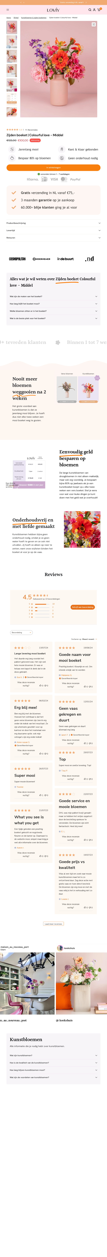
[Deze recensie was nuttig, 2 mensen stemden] (85, 743)
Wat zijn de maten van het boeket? (26, 296)
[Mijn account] (94, 10)
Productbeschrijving (16, 223)
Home (9, 18)
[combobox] (21, 632)
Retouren (11, 237)
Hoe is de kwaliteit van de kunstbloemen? (29, 1062)
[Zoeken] (90, 10)
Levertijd (11, 230)
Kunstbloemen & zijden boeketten (33, 18)
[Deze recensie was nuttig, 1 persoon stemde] (40, 795)
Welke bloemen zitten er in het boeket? (28, 311)
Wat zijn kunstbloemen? (21, 1055)
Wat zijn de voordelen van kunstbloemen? (29, 1077)
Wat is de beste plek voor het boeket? (28, 318)
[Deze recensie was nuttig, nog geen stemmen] (40, 686)
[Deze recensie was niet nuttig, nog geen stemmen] (45, 686)
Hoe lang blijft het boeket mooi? (25, 303)
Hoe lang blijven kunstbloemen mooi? (27, 1070)
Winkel (16, 18)
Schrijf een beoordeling (82, 607)
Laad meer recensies (53, 924)
